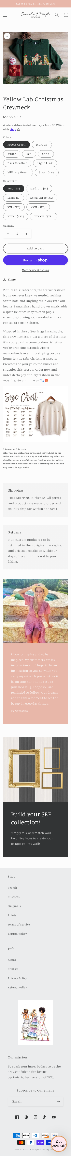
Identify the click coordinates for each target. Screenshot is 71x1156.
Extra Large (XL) (41, 197)
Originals (14, 906)
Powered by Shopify (47, 1150)
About (12, 959)
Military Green (18, 172)
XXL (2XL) (13, 207)
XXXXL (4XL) (15, 216)
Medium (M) (39, 188)
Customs (14, 897)
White (11, 153)
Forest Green (16, 144)
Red (29, 153)
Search (12, 887)
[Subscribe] (58, 1101)
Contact (13, 969)
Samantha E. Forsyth (30, 1150)
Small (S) (13, 188)
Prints (12, 915)
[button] (5, 14)
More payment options (35, 269)
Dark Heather (17, 163)
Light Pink (45, 163)
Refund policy (17, 933)
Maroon (41, 144)
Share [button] (12, 279)
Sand (46, 153)
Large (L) (13, 197)
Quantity (8, 225)
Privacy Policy (17, 978)
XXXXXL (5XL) (43, 216)
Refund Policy (17, 987)
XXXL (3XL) (38, 207)
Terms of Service (19, 924)
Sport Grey (46, 172)
